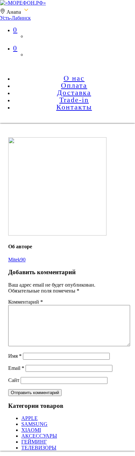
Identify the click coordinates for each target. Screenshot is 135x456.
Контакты (74, 107)
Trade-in (74, 100)
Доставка (74, 92)
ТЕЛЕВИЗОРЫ (38, 447)
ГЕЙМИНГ (34, 442)
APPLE (29, 418)
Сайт (13, 380)
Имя (15, 356)
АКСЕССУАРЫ (39, 436)
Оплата (74, 85)
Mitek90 (17, 259)
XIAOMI (31, 430)
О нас (74, 78)
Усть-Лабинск (15, 18)
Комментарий (25, 302)
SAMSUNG (34, 424)
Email (16, 368)
